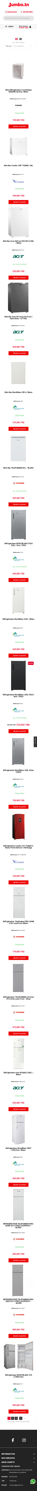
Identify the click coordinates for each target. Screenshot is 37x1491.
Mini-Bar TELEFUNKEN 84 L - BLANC (18, 468)
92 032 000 (27, 12)
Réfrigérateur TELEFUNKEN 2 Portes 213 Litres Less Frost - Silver (18, 998)
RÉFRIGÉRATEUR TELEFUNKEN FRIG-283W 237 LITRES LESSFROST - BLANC (18, 1226)
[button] (18, 126)
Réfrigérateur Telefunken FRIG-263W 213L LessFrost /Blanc (18, 922)
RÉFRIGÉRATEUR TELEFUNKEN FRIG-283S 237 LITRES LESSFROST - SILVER (18, 1301)
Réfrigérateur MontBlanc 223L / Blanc (18, 619)
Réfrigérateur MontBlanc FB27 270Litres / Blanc (18, 1149)
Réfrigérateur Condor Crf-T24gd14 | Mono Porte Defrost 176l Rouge (18, 847)
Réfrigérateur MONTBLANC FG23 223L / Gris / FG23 (19, 544)
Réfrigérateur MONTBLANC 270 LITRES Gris (18, 1376)
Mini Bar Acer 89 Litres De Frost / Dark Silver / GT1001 (19, 318)
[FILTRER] (35, 745)
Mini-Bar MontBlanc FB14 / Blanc (18, 392)
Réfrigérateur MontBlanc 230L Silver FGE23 (18, 771)
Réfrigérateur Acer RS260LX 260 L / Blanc (18, 1074)
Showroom (12, 12)
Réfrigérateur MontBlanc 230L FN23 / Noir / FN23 (18, 696)
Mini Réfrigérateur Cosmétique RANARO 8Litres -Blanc (18, 91)
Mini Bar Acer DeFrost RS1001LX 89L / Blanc (18, 242)
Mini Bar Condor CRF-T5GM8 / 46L (18, 165)
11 (20, 1418)
